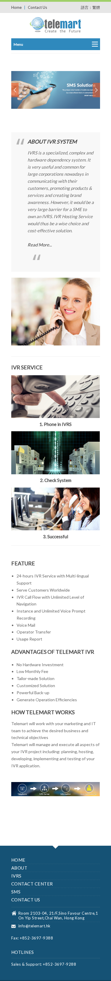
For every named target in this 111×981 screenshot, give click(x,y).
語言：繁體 (90, 7)
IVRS (16, 875)
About (19, 867)
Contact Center (32, 883)
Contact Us (37, 7)
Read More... (40, 244)
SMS (16, 891)
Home (16, 7)
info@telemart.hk (34, 926)
